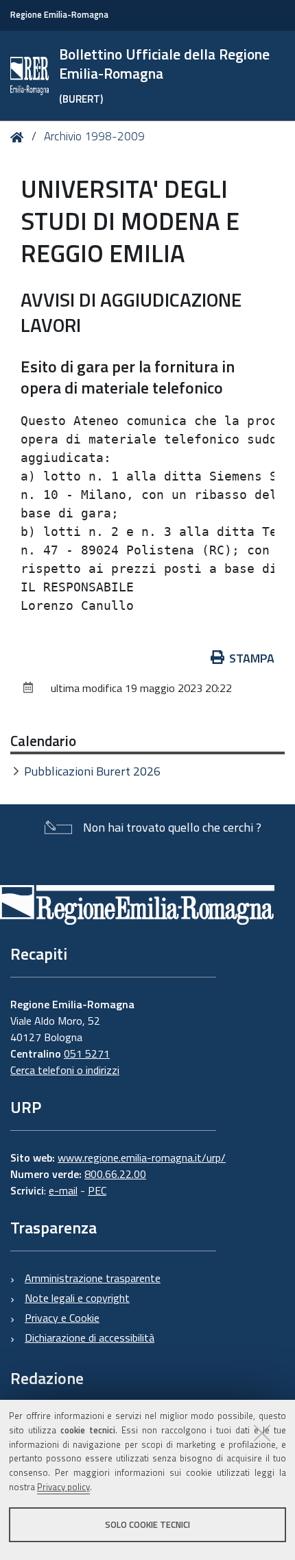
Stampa (251, 658)
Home (19, 137)
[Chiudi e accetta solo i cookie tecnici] (262, 1433)
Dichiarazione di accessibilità (89, 1337)
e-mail (63, 1190)
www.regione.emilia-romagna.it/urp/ (142, 1157)
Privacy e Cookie (62, 1317)
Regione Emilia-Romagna (59, 14)
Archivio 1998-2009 (94, 136)
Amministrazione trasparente (93, 1278)
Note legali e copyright (77, 1298)
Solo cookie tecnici (147, 1524)
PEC (97, 1190)
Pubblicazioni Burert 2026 (92, 771)
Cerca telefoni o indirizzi (64, 1070)
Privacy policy (63, 1487)
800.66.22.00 (115, 1174)
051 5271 (87, 1053)
